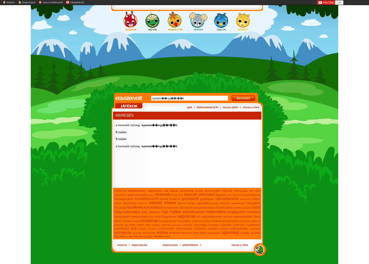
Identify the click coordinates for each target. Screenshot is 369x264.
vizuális (244, 232)
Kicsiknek (120, 207)
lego (165, 212)
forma (236, 194)
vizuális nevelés (153, 236)
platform (256, 221)
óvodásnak (148, 221)
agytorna (120, 190)
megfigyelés (236, 212)
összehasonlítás (201, 221)
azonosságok (212, 190)
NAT (198, 216)
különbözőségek (242, 207)
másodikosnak (193, 212)
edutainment (120, 195)
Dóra (257, 191)
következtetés (224, 207)
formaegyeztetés (123, 199)
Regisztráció (28, 2)
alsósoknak (187, 190)
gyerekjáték (190, 199)
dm (251, 190)
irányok (225, 203)
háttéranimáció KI (207, 107)
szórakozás (123, 232)
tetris (196, 232)
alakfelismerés (137, 190)
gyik (189, 107)
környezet (186, 207)
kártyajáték (253, 203)
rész (148, 224)
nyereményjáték (243, 216)
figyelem (221, 194)
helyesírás (245, 199)
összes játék (230, 107)
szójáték (212, 228)
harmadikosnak (227, 199)
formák (164, 199)
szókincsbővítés (239, 228)
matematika (216, 212)
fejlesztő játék (194, 194)
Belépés (10, 2)
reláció (141, 225)
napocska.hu (139, 245)
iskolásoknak (238, 203)
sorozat (165, 224)
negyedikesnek (211, 216)
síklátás (156, 225)
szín (134, 228)
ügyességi (230, 232)
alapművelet (155, 190)
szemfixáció (121, 228)
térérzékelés (149, 233)
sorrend (187, 224)
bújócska (227, 190)
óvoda (135, 221)
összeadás (184, 221)
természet (175, 232)
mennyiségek (139, 216)
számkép (213, 225)
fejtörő (210, 194)
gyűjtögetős (207, 199)
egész (151, 195)
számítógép (200, 224)
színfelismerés (166, 228)
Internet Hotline (162, 203)
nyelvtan (227, 216)
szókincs (223, 228)
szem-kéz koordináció (246, 224)
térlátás (162, 232)
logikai (175, 212)
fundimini (174, 199)
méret (151, 216)
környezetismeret (204, 207)
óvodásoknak (168, 221)
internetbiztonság (207, 203)
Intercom (142, 203)
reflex (132, 225)
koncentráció (153, 207)
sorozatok (176, 225)
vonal (167, 236)
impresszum (170, 245)
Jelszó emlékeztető (53, 2)
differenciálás (241, 191)
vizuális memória (134, 236)
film (230, 195)
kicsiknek (135, 207)
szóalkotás (200, 228)
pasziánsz (245, 221)
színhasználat (184, 228)
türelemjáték (214, 233)
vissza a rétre (251, 107)
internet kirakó (186, 203)
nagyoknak (186, 216)
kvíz (145, 212)
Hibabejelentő (77, 2)
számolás (226, 224)
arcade (199, 191)
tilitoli (203, 232)
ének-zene (177, 194)
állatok (174, 190)
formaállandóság (250, 194)
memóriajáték (122, 216)
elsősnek (162, 194)
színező (152, 228)
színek (142, 228)
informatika (130, 203)
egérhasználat (137, 194)
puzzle (118, 224)
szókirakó (255, 228)
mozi (158, 216)
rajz (126, 225)
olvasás (127, 221)
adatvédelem (190, 245)
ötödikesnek (218, 221)
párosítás (233, 221)
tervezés (187, 232)
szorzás (137, 233)
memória (253, 212)
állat (166, 191)
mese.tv (122, 245)
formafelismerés (147, 199)
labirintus (154, 212)
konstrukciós (171, 207)
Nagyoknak (169, 216)
